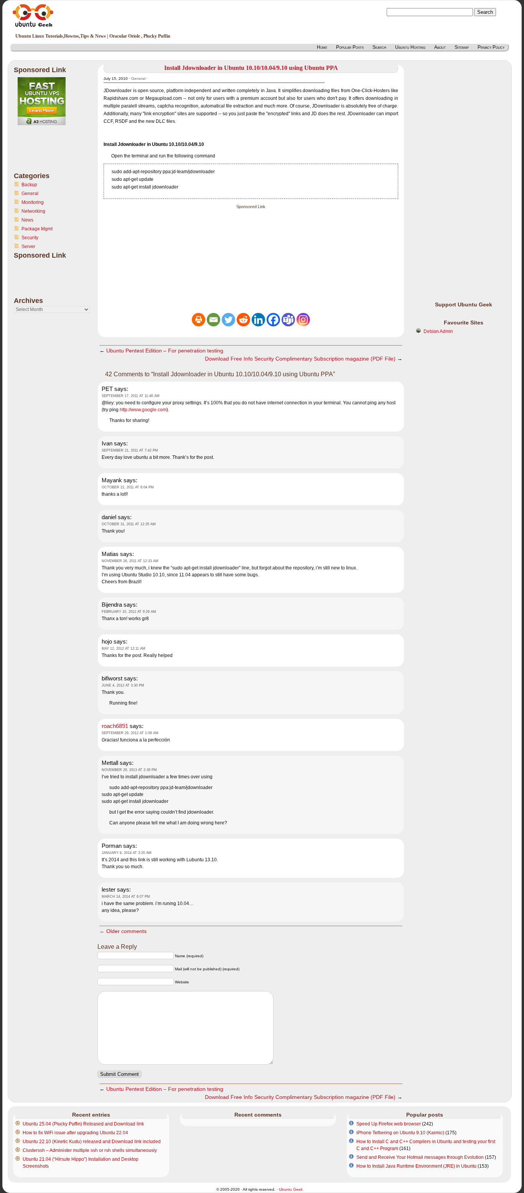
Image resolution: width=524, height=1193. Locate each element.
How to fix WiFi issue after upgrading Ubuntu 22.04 (75, 1132)
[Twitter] (228, 319)
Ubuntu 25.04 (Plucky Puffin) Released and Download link (83, 1124)
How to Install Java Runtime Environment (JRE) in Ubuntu (416, 1166)
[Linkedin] (258, 319)
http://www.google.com (143, 409)
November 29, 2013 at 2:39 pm (129, 770)
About (440, 47)
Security (29, 237)
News (27, 220)
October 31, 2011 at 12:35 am (129, 524)
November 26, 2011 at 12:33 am (130, 561)
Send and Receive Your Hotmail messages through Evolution (420, 1157)
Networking (33, 211)
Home (322, 47)
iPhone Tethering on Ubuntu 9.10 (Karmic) (400, 1132)
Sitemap (462, 47)
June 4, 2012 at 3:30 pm (123, 685)
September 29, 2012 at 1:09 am (130, 733)
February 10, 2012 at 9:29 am (129, 612)
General (29, 193)
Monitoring (32, 202)
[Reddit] (243, 319)
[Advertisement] (44, 153)
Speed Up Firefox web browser (388, 1124)
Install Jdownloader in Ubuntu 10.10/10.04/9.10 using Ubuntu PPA (251, 68)
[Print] (198, 319)
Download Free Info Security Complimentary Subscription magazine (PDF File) (300, 359)
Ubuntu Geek (291, 1189)
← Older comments (123, 931)
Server (28, 246)
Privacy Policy (491, 47)
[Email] (213, 319)
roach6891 (115, 726)
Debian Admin (438, 331)
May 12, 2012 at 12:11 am (123, 648)
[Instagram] (303, 319)
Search (379, 47)
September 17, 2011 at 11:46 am (131, 396)
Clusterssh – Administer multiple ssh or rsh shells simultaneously (90, 1150)
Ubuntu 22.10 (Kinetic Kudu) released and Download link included (92, 1141)
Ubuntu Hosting (410, 47)
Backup (29, 184)
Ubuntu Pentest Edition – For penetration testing (164, 350)
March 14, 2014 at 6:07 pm (126, 896)
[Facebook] (273, 319)
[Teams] (288, 319)
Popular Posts (350, 47)
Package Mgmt (37, 229)
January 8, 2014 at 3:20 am (127, 853)
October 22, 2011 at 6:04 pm (128, 487)
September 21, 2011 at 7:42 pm (130, 450)
